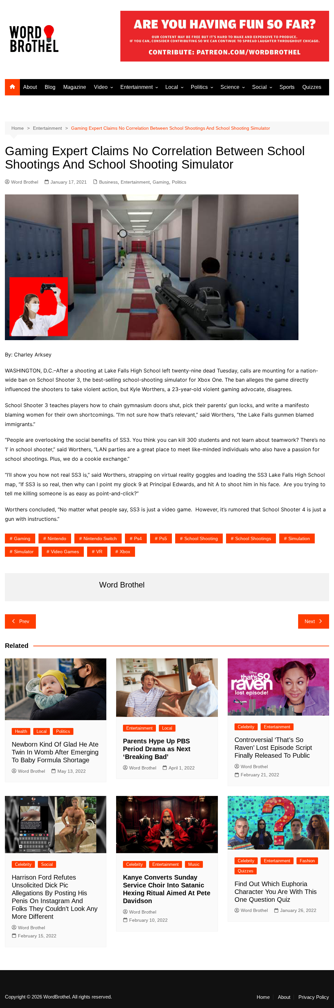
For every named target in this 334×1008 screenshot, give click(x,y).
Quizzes (311, 87)
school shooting (201, 538)
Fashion (307, 860)
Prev (24, 621)
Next (310, 621)
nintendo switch (100, 538)
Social (259, 87)
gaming (22, 538)
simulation (299, 538)
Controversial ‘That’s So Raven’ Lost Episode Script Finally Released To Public (273, 747)
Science (229, 87)
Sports (287, 87)
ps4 (138, 538)
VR (99, 551)
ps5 (163, 538)
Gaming (161, 182)
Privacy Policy (313, 997)
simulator (24, 551)
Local (171, 87)
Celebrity (246, 726)
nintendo (57, 538)
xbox (125, 551)
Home (263, 997)
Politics (199, 87)
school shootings (253, 538)
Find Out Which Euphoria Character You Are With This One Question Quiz (276, 891)
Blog (50, 87)
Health (21, 731)
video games (65, 551)
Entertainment (136, 87)
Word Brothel (24, 182)
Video (101, 87)
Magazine (74, 87)
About (30, 87)
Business (108, 182)
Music (194, 864)
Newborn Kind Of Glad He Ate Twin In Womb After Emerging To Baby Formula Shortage (55, 752)
